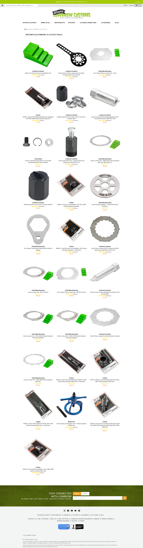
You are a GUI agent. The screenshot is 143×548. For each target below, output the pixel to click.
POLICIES (74, 521)
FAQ (39, 518)
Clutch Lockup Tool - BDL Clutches (38, 292)
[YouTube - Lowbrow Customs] (72, 511)
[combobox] (21, 5)
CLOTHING (75, 515)
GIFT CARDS (94, 515)
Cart (138, 5)
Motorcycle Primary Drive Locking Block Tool (38, 73)
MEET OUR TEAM (63, 518)
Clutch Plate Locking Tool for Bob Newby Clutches (105, 336)
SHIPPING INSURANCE (63, 521)
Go (125, 498)
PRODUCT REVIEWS (107, 518)
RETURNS (45, 518)
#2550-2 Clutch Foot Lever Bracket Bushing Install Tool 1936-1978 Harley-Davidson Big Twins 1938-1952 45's (105, 425)
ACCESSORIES (85, 515)
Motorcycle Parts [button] (30, 22)
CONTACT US (32, 518)
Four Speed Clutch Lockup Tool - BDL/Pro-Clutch (71, 292)
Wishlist (125, 5)
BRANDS (97, 518)
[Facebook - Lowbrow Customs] (68, 511)
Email (77, 493)
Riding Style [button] (45, 22)
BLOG (102, 515)
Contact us (138, 2)
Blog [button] (117, 22)
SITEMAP (81, 521)
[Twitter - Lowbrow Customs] (75, 511)
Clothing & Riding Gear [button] (88, 22)
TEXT (85, 493)
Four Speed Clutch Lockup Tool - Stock (104, 73)
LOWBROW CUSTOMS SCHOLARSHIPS (81, 518)
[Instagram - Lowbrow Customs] (65, 511)
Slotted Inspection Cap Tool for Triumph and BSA (38, 204)
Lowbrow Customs (31, 535)
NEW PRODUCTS (56, 515)
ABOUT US (53, 518)
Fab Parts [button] (71, 22)
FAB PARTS (67, 515)
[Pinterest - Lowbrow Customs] (79, 511)
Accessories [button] (106, 22)
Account (131, 5)
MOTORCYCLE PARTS (43, 515)
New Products (60, 22)
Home (25, 29)
